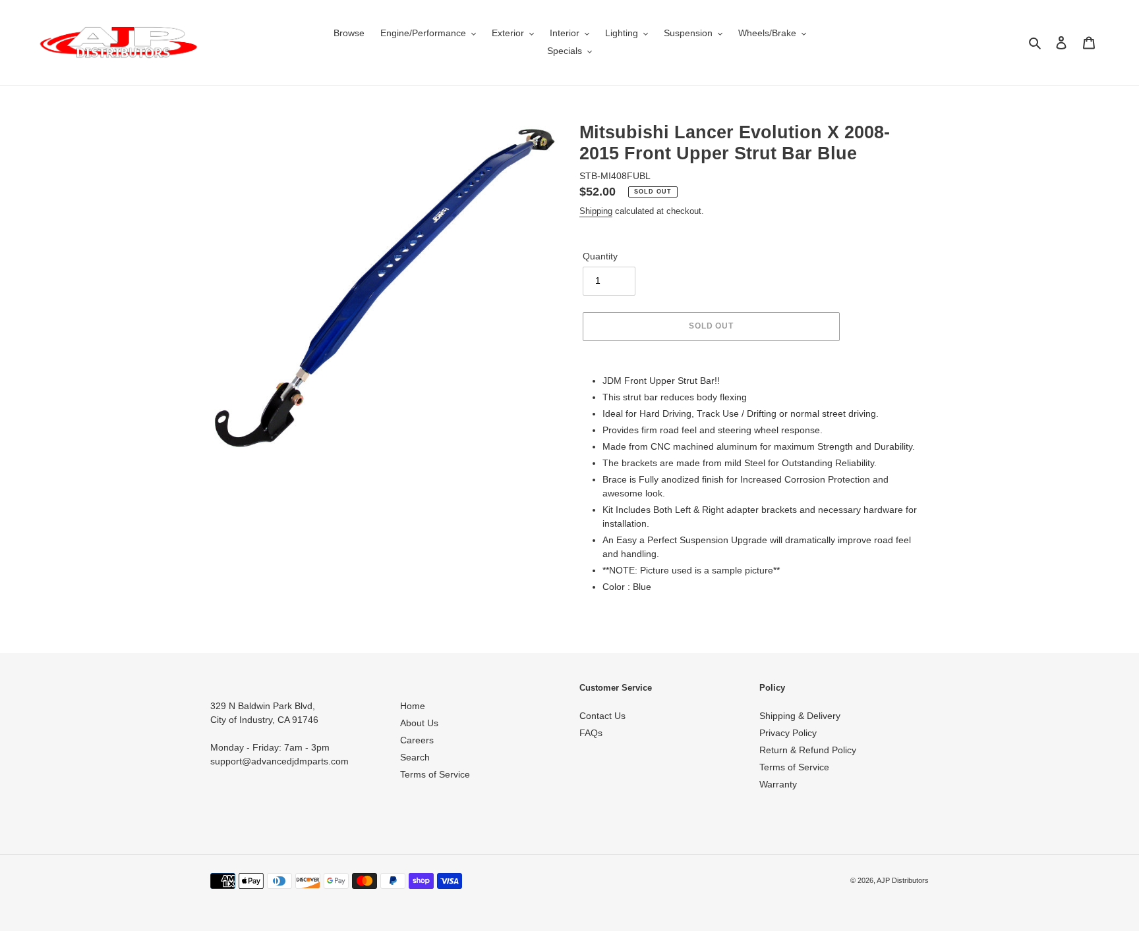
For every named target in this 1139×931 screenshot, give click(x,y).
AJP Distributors (903, 880)
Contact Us (602, 715)
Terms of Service (435, 774)
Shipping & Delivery (799, 715)
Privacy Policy (788, 733)
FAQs (590, 733)
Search (415, 757)
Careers (417, 740)
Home (412, 706)
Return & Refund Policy (807, 750)
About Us (419, 723)
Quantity (600, 256)
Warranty (778, 784)
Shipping (595, 211)
